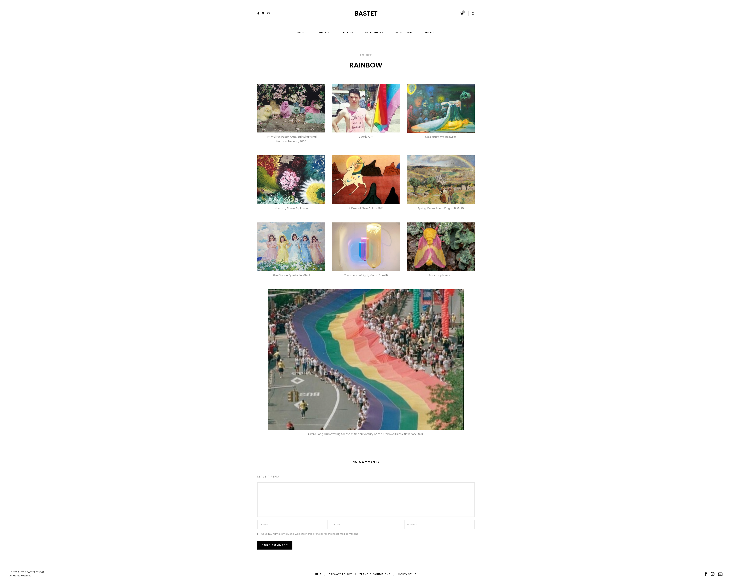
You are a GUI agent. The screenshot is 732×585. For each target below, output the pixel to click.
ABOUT (302, 32)
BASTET (366, 13)
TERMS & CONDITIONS (375, 574)
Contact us (407, 574)
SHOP (323, 32)
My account (404, 32)
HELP (428, 32)
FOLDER (366, 55)
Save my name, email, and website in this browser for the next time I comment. (309, 534)
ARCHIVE (347, 32)
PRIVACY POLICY (340, 574)
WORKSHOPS (374, 32)
